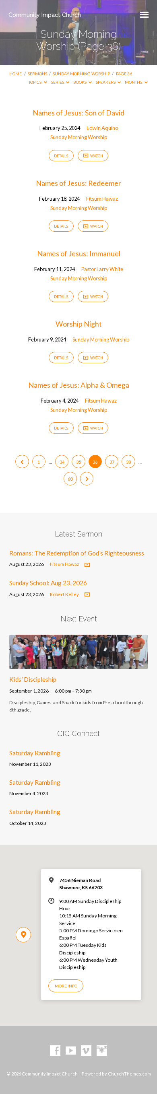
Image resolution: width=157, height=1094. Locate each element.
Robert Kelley (64, 594)
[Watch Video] (87, 565)
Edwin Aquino (102, 128)
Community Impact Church (44, 14)
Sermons (37, 73)
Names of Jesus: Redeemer (78, 183)
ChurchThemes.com (129, 1073)
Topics (35, 82)
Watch (96, 156)
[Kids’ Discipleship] (78, 664)
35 (78, 462)
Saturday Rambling (34, 753)
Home (15, 73)
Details (61, 156)
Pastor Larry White (102, 269)
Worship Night (79, 323)
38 (128, 462)
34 (62, 462)
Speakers (106, 82)
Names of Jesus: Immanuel (78, 253)
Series (58, 82)
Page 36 (124, 73)
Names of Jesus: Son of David (78, 112)
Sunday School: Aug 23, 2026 (48, 582)
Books (80, 82)
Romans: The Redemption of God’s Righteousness (76, 553)
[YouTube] (71, 1051)
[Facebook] (55, 1051)
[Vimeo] (86, 1051)
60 (70, 478)
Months (134, 82)
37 (111, 462)
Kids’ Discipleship (32, 679)
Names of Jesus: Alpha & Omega (78, 384)
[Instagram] (102, 1051)
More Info (66, 985)
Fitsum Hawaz (102, 198)
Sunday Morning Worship (81, 73)
